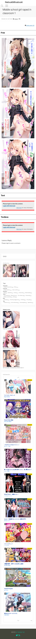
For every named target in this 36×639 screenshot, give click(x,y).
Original (16, 19)
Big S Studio (7, 396)
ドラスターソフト (8, 495)
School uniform (8, 290)
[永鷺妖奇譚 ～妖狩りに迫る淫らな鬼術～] (18, 555)
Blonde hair (14, 295)
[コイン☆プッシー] (18, 533)
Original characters (8, 287)
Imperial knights (8, 588)
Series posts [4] (30, 25)
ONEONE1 (6, 615)
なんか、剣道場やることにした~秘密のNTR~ (15, 519)
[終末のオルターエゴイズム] (18, 602)
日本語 (4, 256)
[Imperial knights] (18, 577)
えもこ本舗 (6, 471)
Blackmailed (28, 292)
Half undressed (15, 302)
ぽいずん (6, 590)
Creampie (6, 299)
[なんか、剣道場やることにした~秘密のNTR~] (18, 508)
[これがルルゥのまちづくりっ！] (18, 433)
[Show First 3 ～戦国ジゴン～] (18, 483)
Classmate (28, 295)
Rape (5, 292)
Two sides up (21, 295)
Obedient (10, 292)
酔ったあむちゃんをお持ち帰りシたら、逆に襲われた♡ (17, 469)
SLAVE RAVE (7, 565)
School (16, 292)
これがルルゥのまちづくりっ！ (12, 444)
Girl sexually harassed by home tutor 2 (13, 367)
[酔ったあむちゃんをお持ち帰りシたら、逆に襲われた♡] (18, 458)
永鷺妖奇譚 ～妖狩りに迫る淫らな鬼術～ (14, 564)
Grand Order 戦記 (8, 420)
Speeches (30, 302)
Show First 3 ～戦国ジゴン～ (11, 494)
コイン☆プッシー (8, 544)
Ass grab (29, 299)
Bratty (15, 297)
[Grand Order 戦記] (18, 409)
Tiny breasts (7, 295)
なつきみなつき (20, 632)
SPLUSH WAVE (7, 421)
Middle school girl (8, 297)
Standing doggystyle (15, 299)
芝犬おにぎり (7, 520)
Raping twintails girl (8, 328)
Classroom (22, 292)
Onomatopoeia (23, 302)
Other (16, 287)
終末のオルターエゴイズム (10, 613)
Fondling (23, 299)
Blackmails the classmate (10, 348)
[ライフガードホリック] (18, 386)
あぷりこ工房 (7, 446)
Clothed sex (7, 302)
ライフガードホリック (9, 395)
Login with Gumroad (9, 206)
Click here (19, 207)
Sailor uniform (16, 290)
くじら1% (6, 545)
